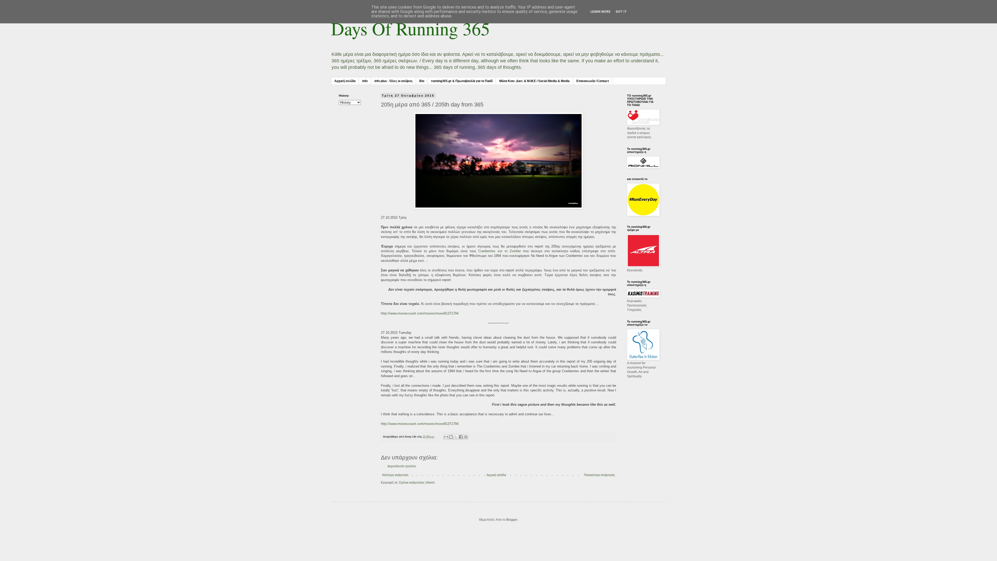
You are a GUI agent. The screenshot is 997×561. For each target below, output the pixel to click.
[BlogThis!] (451, 436)
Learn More (600, 12)
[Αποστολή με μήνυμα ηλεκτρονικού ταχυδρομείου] (446, 436)
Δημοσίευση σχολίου (401, 466)
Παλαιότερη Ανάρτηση (599, 475)
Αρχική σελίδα (344, 81)
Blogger (511, 520)
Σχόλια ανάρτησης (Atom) (417, 482)
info (365, 81)
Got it (621, 12)
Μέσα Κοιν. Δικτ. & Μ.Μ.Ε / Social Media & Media (534, 81)
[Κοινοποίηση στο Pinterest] (465, 436)
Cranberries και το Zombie (499, 251)
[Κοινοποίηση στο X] (456, 436)
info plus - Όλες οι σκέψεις (393, 81)
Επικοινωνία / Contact (592, 81)
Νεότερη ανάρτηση (395, 475)
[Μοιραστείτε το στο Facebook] (460, 436)
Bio (421, 81)
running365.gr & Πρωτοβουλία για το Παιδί (462, 81)
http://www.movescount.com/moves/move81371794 (420, 313)
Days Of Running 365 (410, 28)
